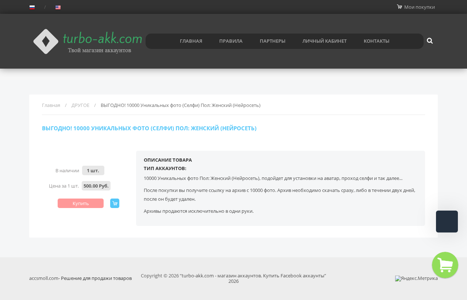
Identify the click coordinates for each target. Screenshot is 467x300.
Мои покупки (419, 7)
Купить (81, 203)
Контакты (376, 41)
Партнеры (272, 41)
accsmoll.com (43, 278)
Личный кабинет (324, 41)
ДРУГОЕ (80, 105)
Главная (191, 41)
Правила (231, 41)
